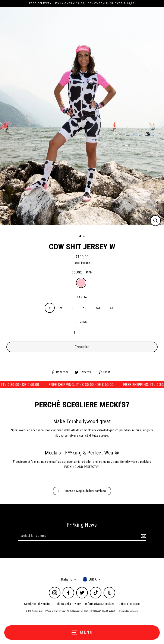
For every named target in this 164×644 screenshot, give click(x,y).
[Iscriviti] (142, 536)
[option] (82, 119)
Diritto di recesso (129, 603)
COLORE (82, 272)
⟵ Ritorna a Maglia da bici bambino (82, 491)
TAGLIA (82, 297)
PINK (81, 283)
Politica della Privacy (68, 603)
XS (111, 307)
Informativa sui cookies (99, 603)
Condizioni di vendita (37, 603)
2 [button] (84, 237)
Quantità (81, 322)
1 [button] (80, 236)
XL (84, 307)
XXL (98, 307)
